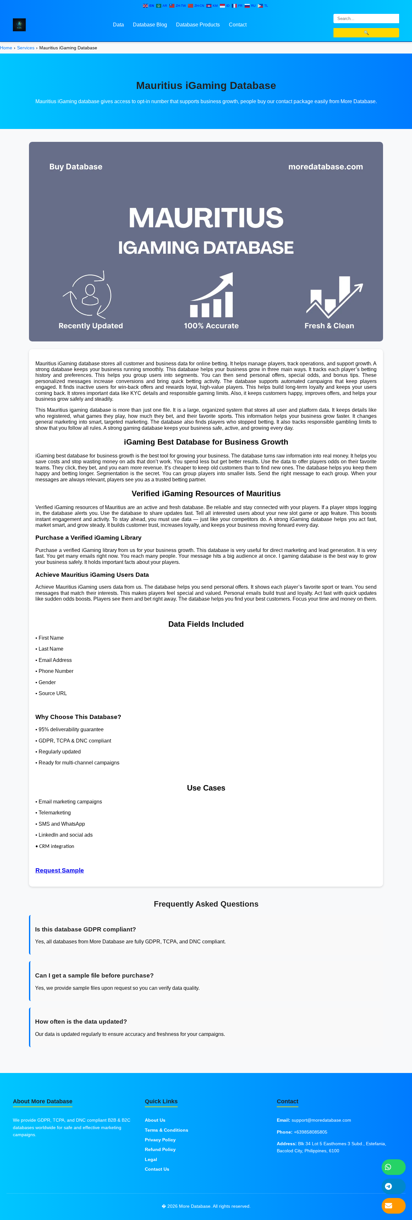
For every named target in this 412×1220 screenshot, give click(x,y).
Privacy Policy (160, 1139)
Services (25, 47)
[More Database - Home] (19, 24)
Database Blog (150, 24)
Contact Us (157, 1169)
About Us (155, 1120)
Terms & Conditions (166, 1130)
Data (118, 24)
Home (6, 47)
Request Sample (59, 870)
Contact (238, 24)
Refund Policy (160, 1149)
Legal (151, 1159)
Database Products (198, 24)
